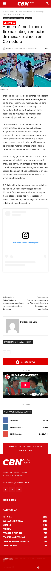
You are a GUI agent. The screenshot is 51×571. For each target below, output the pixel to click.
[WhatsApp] (32, 285)
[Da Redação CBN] (4, 48)
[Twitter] (20, 285)
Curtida (45, 420)
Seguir (45, 427)
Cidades (11, 12)
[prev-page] (4, 352)
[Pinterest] (26, 285)
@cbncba (25, 450)
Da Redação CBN (15, 49)
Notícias (28, 18)
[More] (39, 285)
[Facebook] (14, 285)
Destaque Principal (17, 18)
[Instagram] (12, 489)
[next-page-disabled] (8, 352)
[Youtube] (18, 489)
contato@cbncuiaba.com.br (18, 482)
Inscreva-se (43, 434)
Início (5, 12)
